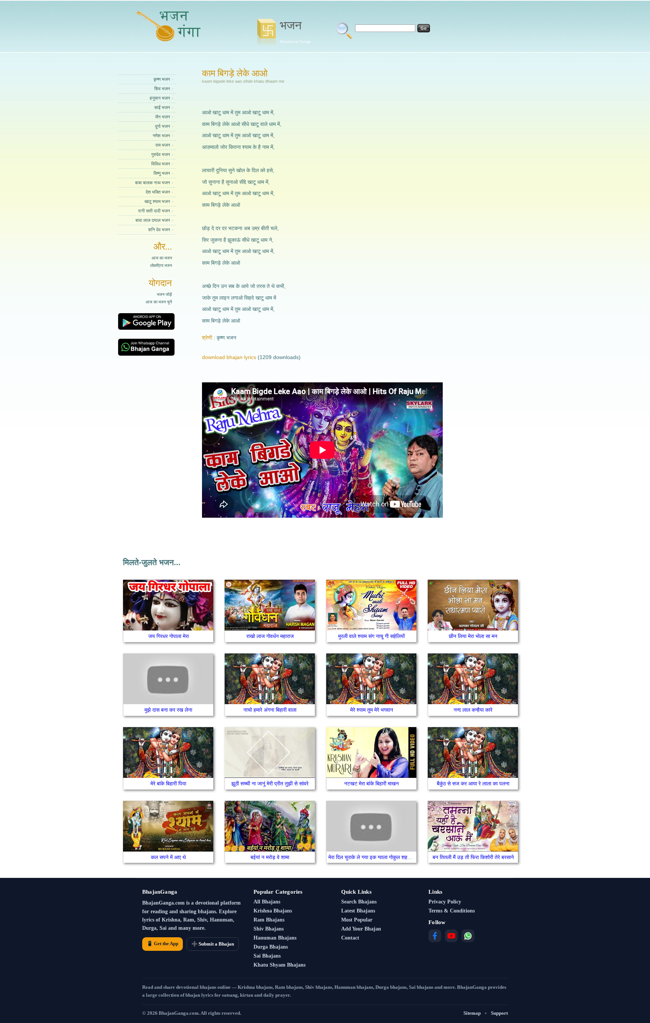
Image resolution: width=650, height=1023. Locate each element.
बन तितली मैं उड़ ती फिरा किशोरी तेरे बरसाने (473, 857)
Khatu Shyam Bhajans (279, 965)
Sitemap (472, 1013)
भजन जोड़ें (164, 294)
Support (499, 1013)
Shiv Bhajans (269, 929)
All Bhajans (267, 902)
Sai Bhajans (267, 956)
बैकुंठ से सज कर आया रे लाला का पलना (473, 784)
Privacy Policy (444, 902)
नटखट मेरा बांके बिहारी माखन (371, 784)
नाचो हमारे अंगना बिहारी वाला (269, 710)
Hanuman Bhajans (275, 938)
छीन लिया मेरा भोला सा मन (473, 636)
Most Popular (356, 920)
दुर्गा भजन (162, 126)
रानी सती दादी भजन (154, 211)
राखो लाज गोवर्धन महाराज (270, 636)
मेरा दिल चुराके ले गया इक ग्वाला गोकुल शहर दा (371, 857)
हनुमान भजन (160, 98)
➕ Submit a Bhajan (212, 944)
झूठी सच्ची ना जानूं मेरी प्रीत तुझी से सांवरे (269, 784)
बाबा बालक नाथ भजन (152, 182)
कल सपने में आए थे (168, 857)
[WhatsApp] (468, 935)
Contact (350, 938)
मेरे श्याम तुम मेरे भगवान (371, 710)
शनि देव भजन (159, 229)
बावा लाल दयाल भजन (152, 220)
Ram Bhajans (269, 920)
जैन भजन (162, 117)
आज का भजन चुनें (159, 302)
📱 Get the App (162, 943)
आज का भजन (162, 258)
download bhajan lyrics (229, 357)
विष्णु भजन (161, 173)
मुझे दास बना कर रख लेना (168, 710)
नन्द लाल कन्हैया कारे (473, 710)
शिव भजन (162, 88)
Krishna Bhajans (273, 911)
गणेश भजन (161, 135)
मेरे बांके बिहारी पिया (168, 784)
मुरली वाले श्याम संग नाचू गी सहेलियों (371, 636)
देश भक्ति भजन (158, 192)
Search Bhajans (359, 902)
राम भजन (162, 145)
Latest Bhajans (358, 911)
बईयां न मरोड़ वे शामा (270, 857)
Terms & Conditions (451, 911)
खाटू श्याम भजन (157, 201)
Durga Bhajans (271, 947)
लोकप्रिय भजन (161, 265)
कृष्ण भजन (161, 79)
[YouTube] (451, 935)
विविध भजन (160, 164)
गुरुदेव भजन (160, 154)
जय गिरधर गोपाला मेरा (168, 636)
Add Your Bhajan (361, 929)
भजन (295, 31)
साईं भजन (162, 107)
